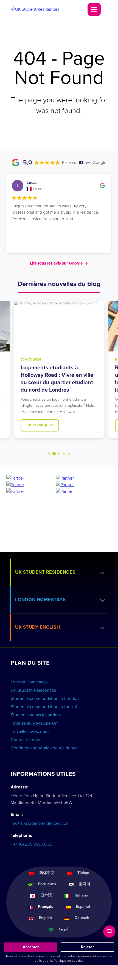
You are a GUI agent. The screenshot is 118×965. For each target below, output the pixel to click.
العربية (64, 929)
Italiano (81, 895)
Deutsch (82, 917)
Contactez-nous (26, 740)
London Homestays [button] (40, 600)
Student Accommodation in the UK (44, 707)
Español (83, 906)
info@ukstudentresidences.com (40, 823)
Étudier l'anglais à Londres (36, 715)
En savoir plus (40, 425)
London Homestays (29, 682)
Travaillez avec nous (30, 731)
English (45, 917)
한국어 (84, 884)
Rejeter (87, 947)
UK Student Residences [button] (45, 572)
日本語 (46, 895)
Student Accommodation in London (45, 698)
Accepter (31, 947)
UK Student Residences (33, 690)
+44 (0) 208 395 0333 (31, 844)
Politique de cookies (68, 961)
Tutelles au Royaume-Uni (35, 723)
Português (47, 884)
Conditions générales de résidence (44, 748)
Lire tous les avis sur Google (59, 263)
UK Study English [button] (37, 627)
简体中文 (47, 872)
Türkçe (83, 872)
